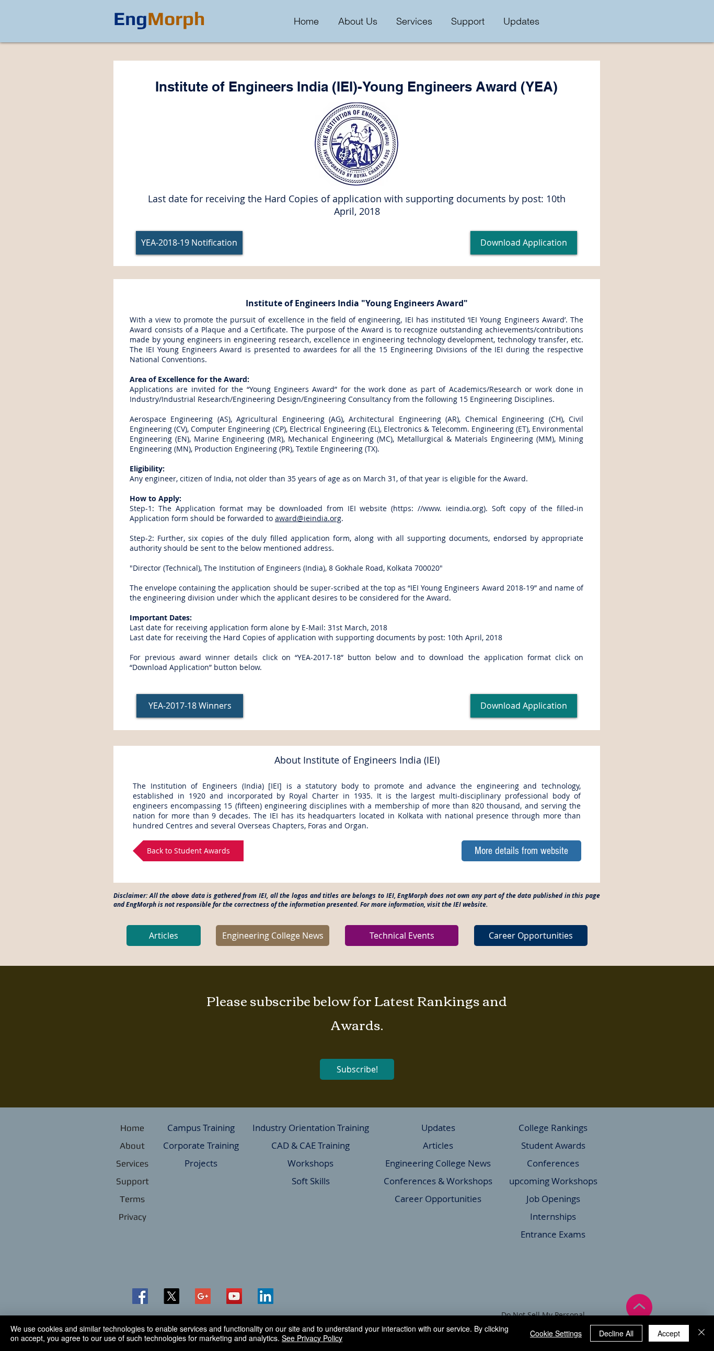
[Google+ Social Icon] (203, 1296)
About (132, 1145)
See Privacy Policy (312, 1338)
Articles (438, 1145)
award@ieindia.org (308, 518)
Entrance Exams (553, 1234)
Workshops (310, 1163)
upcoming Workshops (553, 1181)
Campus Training (201, 1128)
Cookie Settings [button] (556, 1333)
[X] (171, 1296)
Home (132, 1128)
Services (132, 1163)
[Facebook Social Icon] (140, 1296)
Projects (201, 1163)
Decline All (616, 1333)
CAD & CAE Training (310, 1145)
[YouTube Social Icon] (234, 1296)
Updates (438, 1128)
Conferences (553, 1163)
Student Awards (553, 1145)
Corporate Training (201, 1145)
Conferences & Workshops (438, 1181)
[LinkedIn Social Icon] (265, 1296)
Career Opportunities (438, 1199)
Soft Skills (311, 1181)
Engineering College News (438, 1163)
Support (132, 1181)
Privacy (132, 1216)
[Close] (701, 1333)
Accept (669, 1333)
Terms (132, 1199)
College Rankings (553, 1128)
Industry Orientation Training (310, 1128)
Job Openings (553, 1199)
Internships (553, 1216)
